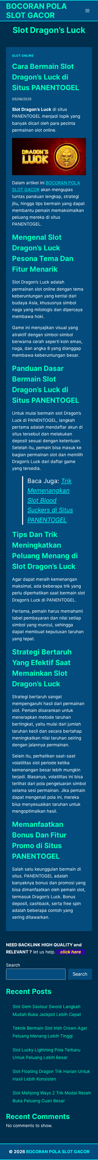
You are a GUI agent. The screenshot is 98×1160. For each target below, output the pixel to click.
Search (13, 965)
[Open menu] (87, 10)
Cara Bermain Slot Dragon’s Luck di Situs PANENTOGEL (45, 77)
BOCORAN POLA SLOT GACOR (57, 1151)
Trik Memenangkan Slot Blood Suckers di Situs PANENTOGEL (50, 500)
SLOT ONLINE (23, 55)
